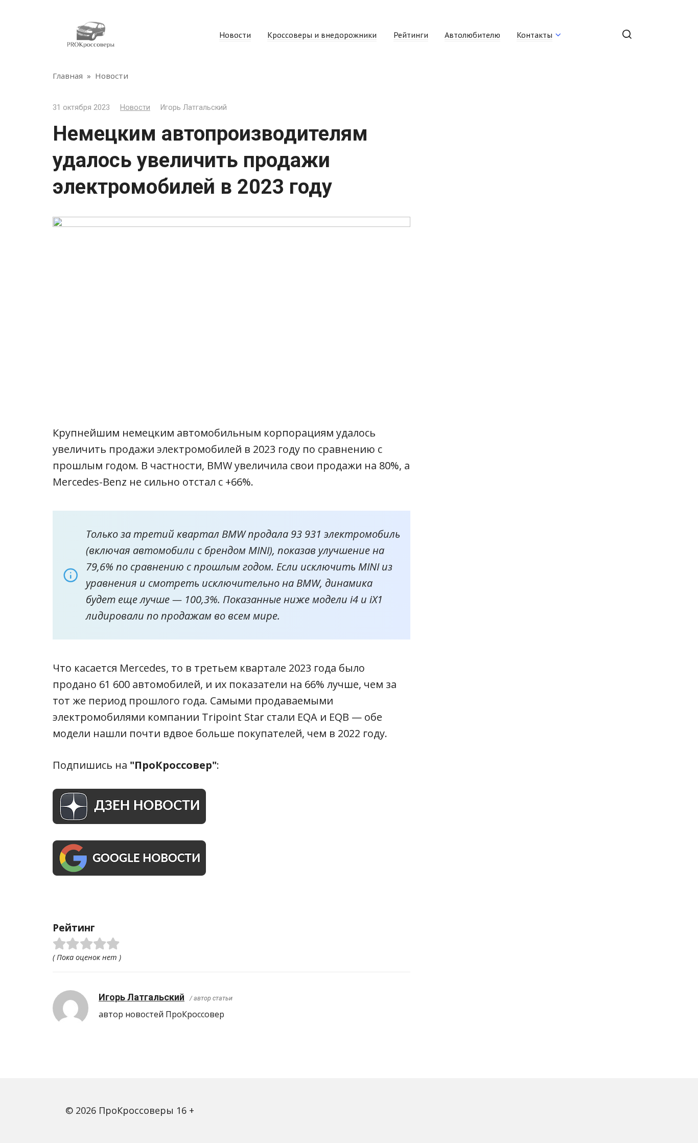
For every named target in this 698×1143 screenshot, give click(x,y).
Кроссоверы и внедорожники (322, 35)
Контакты (534, 35)
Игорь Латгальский (141, 997)
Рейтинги (410, 35)
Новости (235, 35)
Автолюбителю (472, 35)
